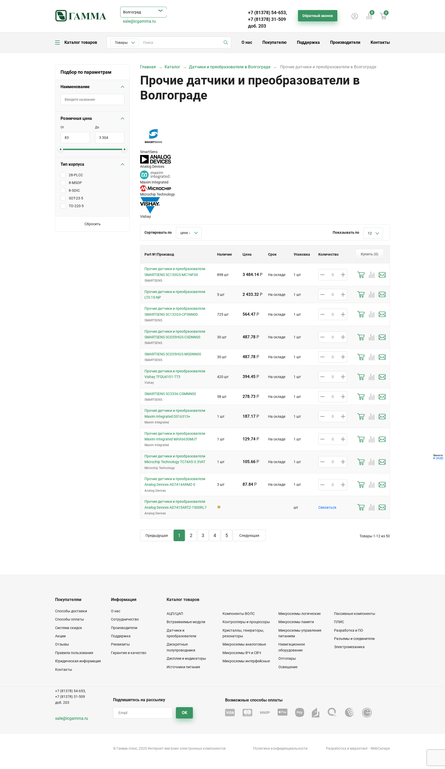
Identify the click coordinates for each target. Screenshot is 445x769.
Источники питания (183, 667)
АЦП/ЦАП (175, 614)
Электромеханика (349, 647)
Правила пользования (74, 653)
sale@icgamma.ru (139, 21)
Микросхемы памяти (296, 622)
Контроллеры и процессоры (246, 622)
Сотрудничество (125, 619)
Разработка (336, 748)
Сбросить (92, 224)
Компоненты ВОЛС (238, 614)
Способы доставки (71, 611)
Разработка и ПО (348, 630)
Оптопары (287, 658)
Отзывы (62, 644)
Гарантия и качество (128, 653)
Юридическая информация (78, 661)
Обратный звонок (317, 16)
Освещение (287, 667)
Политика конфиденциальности (280, 748)
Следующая (249, 535)
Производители (345, 42)
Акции (60, 636)
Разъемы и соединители (354, 639)
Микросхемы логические (299, 614)
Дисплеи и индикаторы (186, 658)
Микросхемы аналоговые (244, 644)
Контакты (380, 42)
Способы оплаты (69, 619)
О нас (247, 42)
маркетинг (359, 748)
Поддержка (308, 42)
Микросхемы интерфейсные (246, 661)
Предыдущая (157, 535)
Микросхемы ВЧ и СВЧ (241, 653)
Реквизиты (120, 644)
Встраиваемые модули (186, 622)
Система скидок (68, 628)
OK (184, 712)
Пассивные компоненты (354, 614)
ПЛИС (339, 622)
